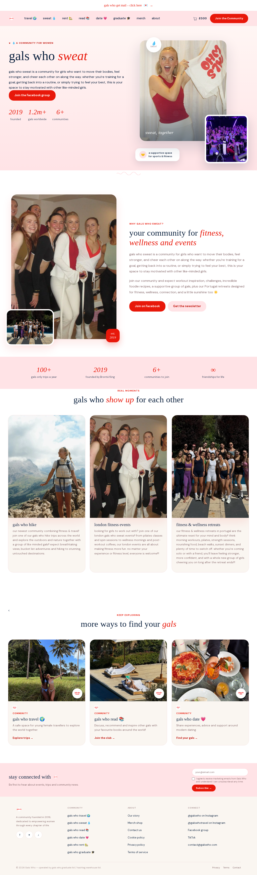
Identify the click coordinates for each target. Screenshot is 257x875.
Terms (226, 867)
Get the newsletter (187, 306)
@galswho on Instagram (203, 815)
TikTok (192, 837)
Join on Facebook (147, 306)
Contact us (135, 830)
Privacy (216, 867)
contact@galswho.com (202, 844)
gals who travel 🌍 (78, 815)
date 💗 (101, 18)
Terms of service (138, 852)
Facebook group (198, 830)
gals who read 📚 (78, 830)
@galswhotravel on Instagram (206, 823)
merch (141, 18)
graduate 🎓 (121, 18)
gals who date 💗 (78, 837)
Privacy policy (136, 844)
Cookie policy (136, 837)
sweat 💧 (49, 18)
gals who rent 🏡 (77, 844)
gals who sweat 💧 (79, 823)
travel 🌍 (30, 18)
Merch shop (135, 823)
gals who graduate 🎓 (81, 852)
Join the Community (229, 18)
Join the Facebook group (32, 95)
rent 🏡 (67, 18)
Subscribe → (204, 788)
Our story (134, 815)
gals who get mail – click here (128, 5)
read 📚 (84, 18)
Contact (237, 867)
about (156, 18)
